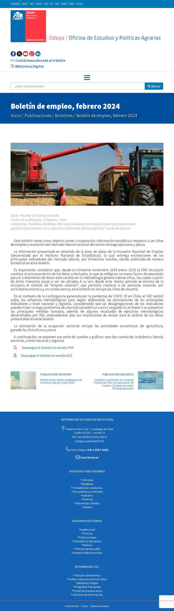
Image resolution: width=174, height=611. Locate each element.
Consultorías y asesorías (87, 488)
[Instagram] (31, 53)
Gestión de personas (99, 606)
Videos (87, 507)
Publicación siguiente (118, 374)
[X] (19, 53)
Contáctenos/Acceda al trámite (40, 60)
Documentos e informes (87, 492)
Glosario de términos (87, 575)
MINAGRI (15, 3)
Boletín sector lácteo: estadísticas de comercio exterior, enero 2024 (61, 381)
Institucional (87, 529)
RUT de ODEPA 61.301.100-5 (89, 437)
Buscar (155, 86)
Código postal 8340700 (89, 441)
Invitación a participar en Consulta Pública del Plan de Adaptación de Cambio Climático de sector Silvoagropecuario (114, 384)
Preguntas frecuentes (87, 587)
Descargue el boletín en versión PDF (48, 348)
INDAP (25, 3)
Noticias (87, 499)
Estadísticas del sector (87, 541)
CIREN (71, 3)
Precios (88, 533)
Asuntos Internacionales (87, 553)
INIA (57, 3)
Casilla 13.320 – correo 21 (89, 433)
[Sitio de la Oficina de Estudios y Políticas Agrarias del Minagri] (87, 26)
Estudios (87, 495)
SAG (32, 3)
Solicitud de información (87, 595)
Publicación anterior (56, 374)
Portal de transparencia (87, 591)
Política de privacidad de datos (87, 579)
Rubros (87, 545)
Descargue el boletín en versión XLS (46, 356)
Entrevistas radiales (87, 503)
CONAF (39, 3)
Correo (84, 606)
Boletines (64, 115)
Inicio (16, 115)
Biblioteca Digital (29, 66)
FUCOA (79, 3)
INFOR (63, 3)
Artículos (87, 480)
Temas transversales (87, 549)
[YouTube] (25, 53)
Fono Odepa (89, 450)
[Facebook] (13, 53)
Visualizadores (72, 606)
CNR (46, 3)
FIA (51, 3)
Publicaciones (38, 115)
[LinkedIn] (38, 53)
